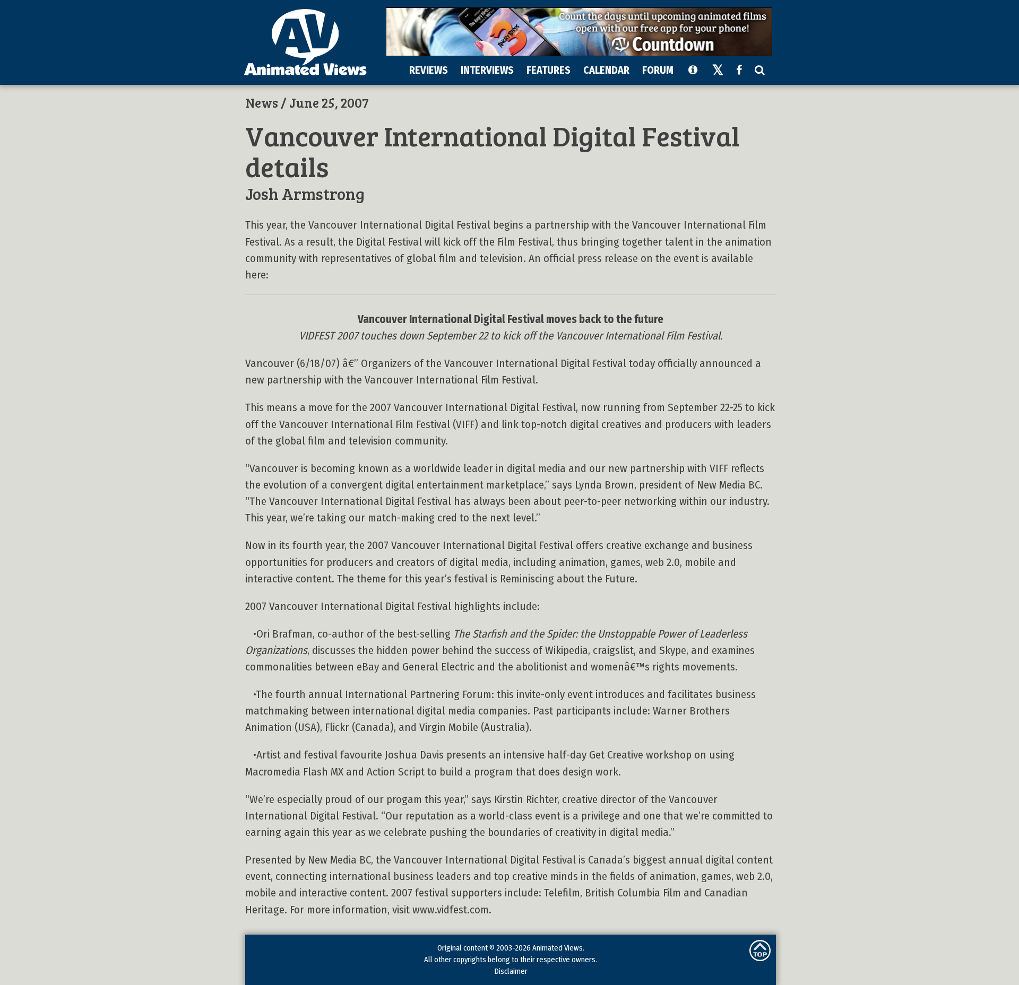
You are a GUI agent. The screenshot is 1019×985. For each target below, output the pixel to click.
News (261, 102)
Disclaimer (511, 971)
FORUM (657, 70)
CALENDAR (606, 70)
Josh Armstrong (305, 193)
